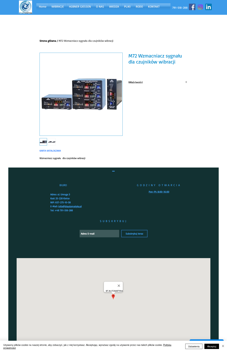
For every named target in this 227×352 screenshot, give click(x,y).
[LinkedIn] (208, 7)
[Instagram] (200, 7)
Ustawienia (194, 346)
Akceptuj (211, 346)
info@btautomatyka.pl (70, 206)
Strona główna (48, 40)
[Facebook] (192, 7)
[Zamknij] (223, 346)
